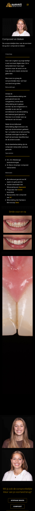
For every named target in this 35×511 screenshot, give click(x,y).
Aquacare (22, 187)
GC (11, 197)
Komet (20, 190)
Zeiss (17, 203)
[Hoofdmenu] (27, 4)
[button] (4, 325)
